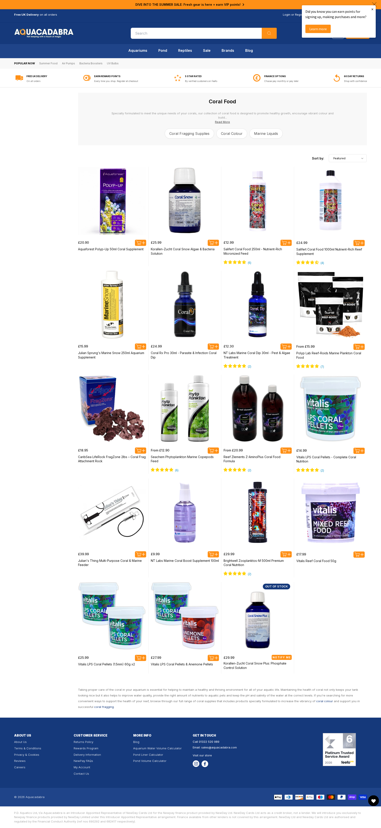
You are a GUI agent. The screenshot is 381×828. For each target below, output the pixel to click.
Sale (207, 50)
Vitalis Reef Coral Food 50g (316, 561)
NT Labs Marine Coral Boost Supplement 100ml (185, 561)
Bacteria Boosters (91, 63)
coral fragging (104, 707)
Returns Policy (83, 742)
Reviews (20, 761)
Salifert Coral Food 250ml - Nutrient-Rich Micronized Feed (253, 251)
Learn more (318, 29)
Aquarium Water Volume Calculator (157, 748)
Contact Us (81, 773)
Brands (228, 50)
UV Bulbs (113, 63)
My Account (82, 767)
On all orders (33, 81)
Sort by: (318, 158)
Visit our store (202, 755)
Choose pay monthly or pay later (281, 81)
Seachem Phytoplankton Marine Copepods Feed (182, 459)
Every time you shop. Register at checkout (116, 81)
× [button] (372, 9)
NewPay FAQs (83, 761)
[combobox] (204, 33)
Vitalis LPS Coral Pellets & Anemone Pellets (182, 664)
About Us (20, 742)
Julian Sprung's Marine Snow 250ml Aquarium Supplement (111, 355)
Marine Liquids (266, 133)
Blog (249, 50)
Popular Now (24, 63)
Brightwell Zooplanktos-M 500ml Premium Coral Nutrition (254, 563)
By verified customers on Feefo (201, 81)
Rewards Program (86, 748)
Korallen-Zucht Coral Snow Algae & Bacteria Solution (183, 251)
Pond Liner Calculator (148, 754)
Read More (222, 122)
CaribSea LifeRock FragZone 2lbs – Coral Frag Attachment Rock (112, 459)
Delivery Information (87, 754)
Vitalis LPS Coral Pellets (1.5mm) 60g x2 (106, 664)
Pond (162, 50)
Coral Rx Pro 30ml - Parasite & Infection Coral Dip (184, 355)
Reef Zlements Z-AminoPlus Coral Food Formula (252, 459)
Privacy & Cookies (26, 754)
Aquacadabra (35, 797)
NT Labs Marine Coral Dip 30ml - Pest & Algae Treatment (257, 355)
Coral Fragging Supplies (189, 133)
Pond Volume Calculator (149, 761)
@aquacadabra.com (223, 747)
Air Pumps (68, 63)
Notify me (282, 657)
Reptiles (185, 50)
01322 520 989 (209, 741)
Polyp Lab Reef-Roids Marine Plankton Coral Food (328, 355)
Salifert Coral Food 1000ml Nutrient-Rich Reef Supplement (329, 251)
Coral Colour (232, 133)
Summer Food (48, 63)
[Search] (269, 33)
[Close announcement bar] (374, 4)
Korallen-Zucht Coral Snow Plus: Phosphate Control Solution (255, 665)
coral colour (324, 701)
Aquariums (137, 50)
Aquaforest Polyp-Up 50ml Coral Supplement (111, 249)
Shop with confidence (355, 81)
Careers (19, 767)
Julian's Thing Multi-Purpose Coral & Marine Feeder (110, 563)
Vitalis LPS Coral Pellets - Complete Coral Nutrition (326, 459)
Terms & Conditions (27, 748)
